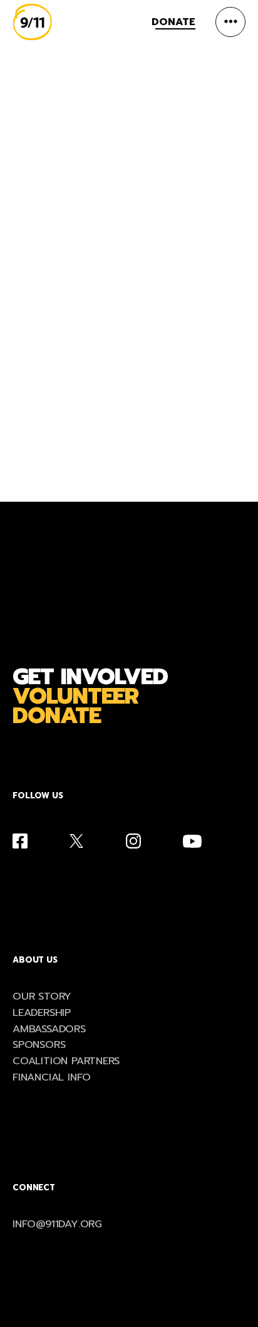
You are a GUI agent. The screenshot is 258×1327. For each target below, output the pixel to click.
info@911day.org (57, 1224)
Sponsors (39, 1045)
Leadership (42, 1013)
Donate (173, 21)
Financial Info (52, 1077)
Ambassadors (49, 1029)
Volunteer (75, 696)
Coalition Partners (66, 1061)
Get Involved (90, 677)
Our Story (42, 996)
